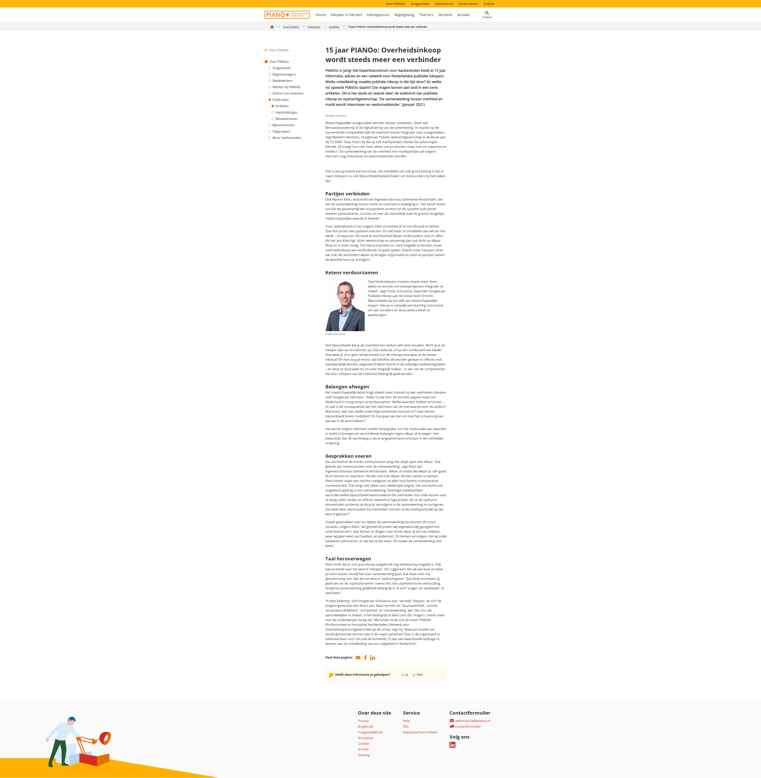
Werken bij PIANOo (286, 87)
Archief (363, 749)
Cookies (364, 743)
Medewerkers (282, 80)
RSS (406, 726)
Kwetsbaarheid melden (420, 732)
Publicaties (314, 27)
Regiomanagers (284, 74)
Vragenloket (420, 4)
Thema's (426, 14)
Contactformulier (467, 726)
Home (321, 14)
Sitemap (364, 755)
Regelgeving (404, 14)
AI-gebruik (365, 726)
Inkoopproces (378, 14)
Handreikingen (286, 112)
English (489, 4)
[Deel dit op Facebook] (365, 657)
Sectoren (445, 14)
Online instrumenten (288, 93)
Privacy (363, 721)
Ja (406, 674)
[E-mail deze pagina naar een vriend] (358, 657)
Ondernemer (468, 4)
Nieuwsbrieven (286, 119)
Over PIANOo (395, 4)
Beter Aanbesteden (286, 138)
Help (406, 721)
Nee (419, 674)
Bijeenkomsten (283, 125)
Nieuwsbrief (444, 4)
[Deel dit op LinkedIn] (373, 657)
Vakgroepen (281, 131)
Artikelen (334, 27)
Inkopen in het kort (346, 14)
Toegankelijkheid (370, 732)
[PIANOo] (287, 17)
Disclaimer (366, 738)
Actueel (463, 14)
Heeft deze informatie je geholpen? (362, 674)
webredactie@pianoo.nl (472, 721)
